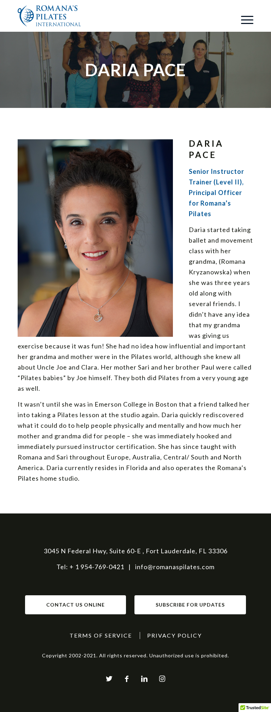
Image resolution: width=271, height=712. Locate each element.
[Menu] (243, 19)
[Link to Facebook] (127, 678)
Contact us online (75, 605)
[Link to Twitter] (109, 678)
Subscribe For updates (190, 605)
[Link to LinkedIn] (144, 678)
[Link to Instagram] (162, 678)
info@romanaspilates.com (175, 567)
